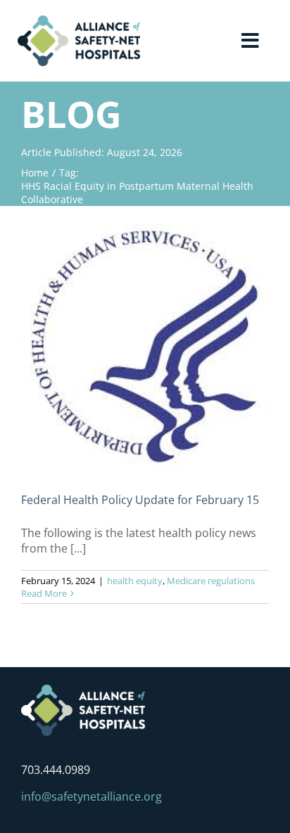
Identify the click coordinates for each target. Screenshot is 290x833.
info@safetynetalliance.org (91, 796)
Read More (44, 593)
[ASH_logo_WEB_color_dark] (79, 21)
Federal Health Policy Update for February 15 (140, 500)
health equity (135, 580)
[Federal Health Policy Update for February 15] (145, 347)
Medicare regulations (211, 580)
